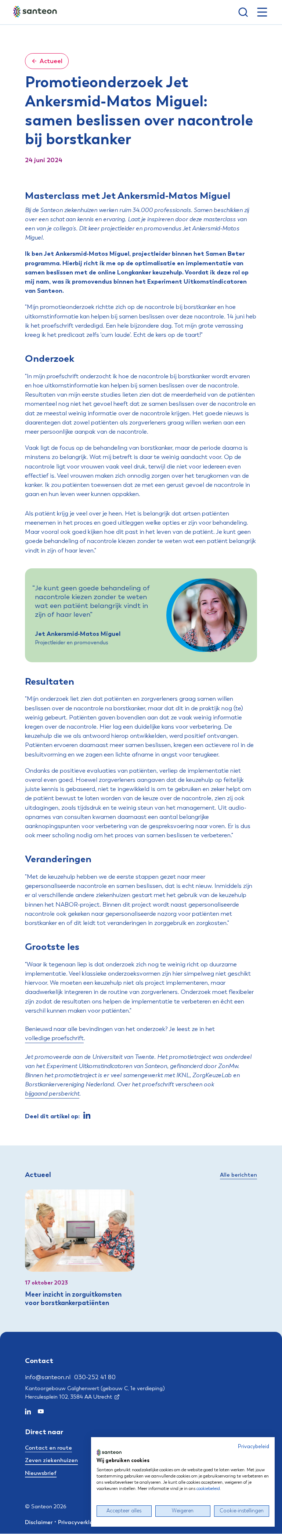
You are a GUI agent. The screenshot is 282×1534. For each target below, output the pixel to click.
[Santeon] (35, 12)
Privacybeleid (253, 1446)
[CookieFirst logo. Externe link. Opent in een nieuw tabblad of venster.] (109, 1452)
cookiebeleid (208, 1488)
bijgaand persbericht (52, 1093)
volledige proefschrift (54, 1038)
